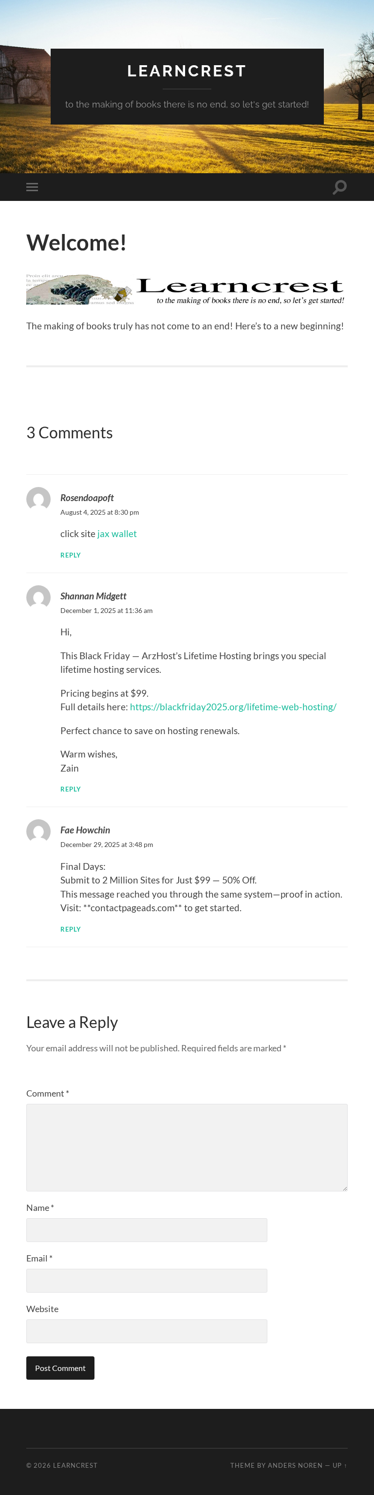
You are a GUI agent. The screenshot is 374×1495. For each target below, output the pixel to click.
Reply (70, 555)
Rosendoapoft (87, 497)
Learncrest (187, 71)
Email (39, 1258)
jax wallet (117, 533)
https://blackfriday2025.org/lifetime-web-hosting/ (233, 706)
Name (40, 1207)
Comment (47, 1093)
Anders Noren (295, 1465)
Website (42, 1308)
